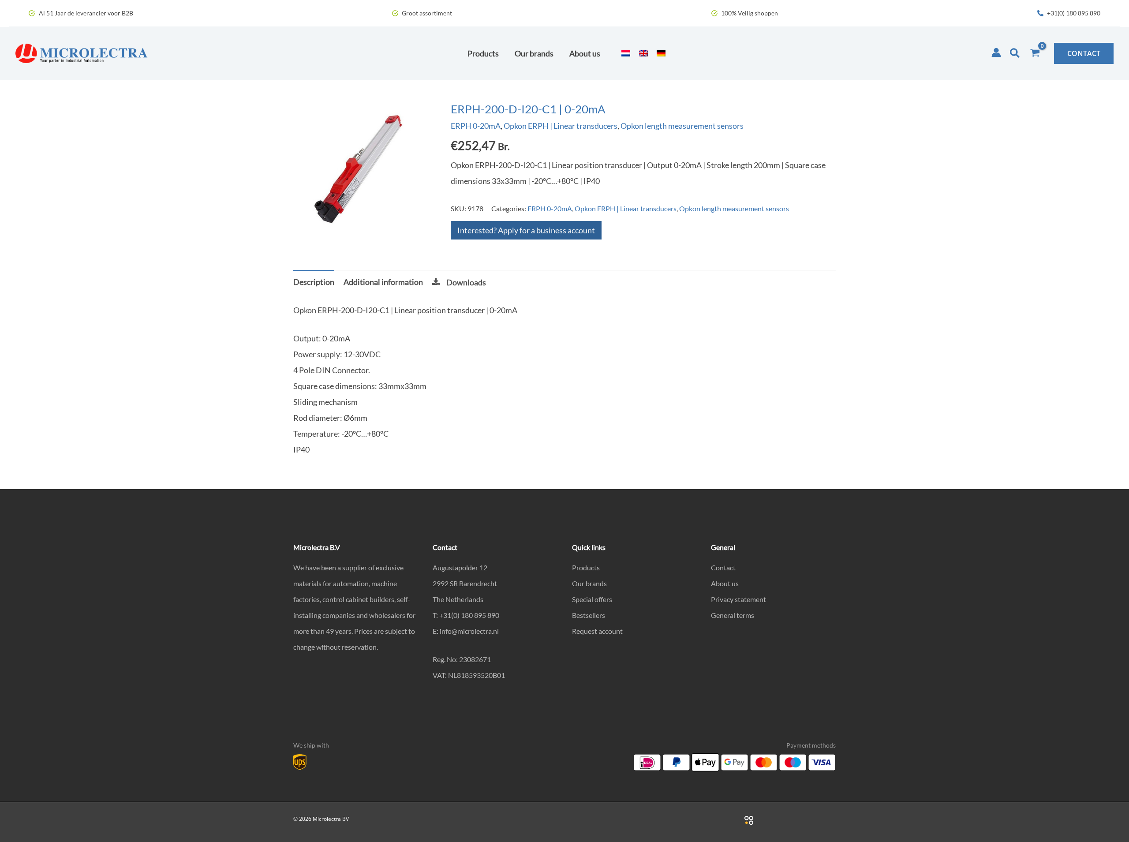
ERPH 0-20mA (476, 126)
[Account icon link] (996, 52)
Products (586, 567)
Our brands (589, 583)
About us (725, 583)
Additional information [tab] (383, 282)
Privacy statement (738, 599)
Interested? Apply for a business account (526, 230)
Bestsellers (588, 615)
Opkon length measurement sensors (682, 126)
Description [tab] (313, 282)
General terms (732, 615)
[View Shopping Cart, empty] (1035, 53)
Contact (723, 567)
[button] (1015, 53)
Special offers (592, 599)
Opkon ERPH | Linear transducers (560, 126)
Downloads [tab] (466, 282)
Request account (597, 631)
